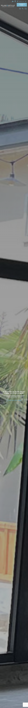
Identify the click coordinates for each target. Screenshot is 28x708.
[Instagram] (15, 1)
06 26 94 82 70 (22, 8)
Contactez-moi (14, 400)
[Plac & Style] (8, 7)
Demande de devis (22, 4)
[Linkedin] (12, 1)
